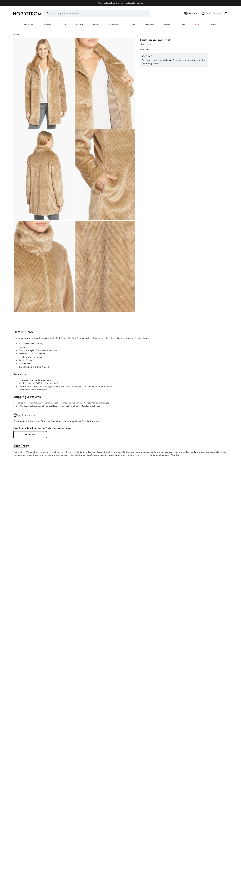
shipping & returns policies (86, 405)
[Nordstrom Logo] (27, 13)
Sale (197, 24)
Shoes (96, 24)
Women (47, 24)
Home (167, 24)
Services (213, 24)
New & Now (28, 24)
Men (64, 24)
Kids (133, 24)
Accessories (114, 24)
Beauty (79, 24)
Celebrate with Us (134, 2)
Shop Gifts (30, 434)
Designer (149, 24)
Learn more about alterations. (33, 389)
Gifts (182, 24)
